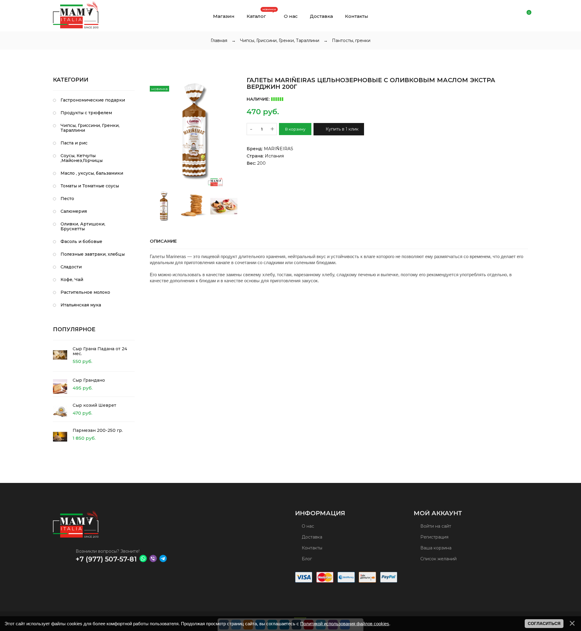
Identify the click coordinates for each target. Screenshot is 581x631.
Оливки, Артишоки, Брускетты (83, 226)
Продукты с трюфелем (86, 112)
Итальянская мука (81, 305)
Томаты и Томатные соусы (90, 186)
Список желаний (438, 558)
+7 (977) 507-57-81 (106, 559)
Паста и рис (74, 143)
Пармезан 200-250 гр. (98, 430)
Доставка (311, 537)
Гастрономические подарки (93, 100)
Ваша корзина (435, 548)
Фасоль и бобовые (81, 241)
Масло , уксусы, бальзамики (92, 173)
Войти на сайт (435, 526)
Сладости (71, 267)
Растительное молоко (85, 292)
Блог (306, 558)
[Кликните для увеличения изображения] (194, 131)
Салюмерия (74, 211)
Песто (67, 198)
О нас (307, 526)
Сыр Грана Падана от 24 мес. (100, 351)
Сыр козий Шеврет (94, 405)
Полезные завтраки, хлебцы (93, 254)
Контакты (311, 548)
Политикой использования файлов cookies (344, 623)
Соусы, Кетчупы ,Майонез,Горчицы (82, 158)
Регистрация (433, 537)
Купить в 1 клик (341, 129)
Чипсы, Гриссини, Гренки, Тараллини (90, 128)
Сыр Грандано (89, 380)
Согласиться (544, 623)
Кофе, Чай (72, 279)
